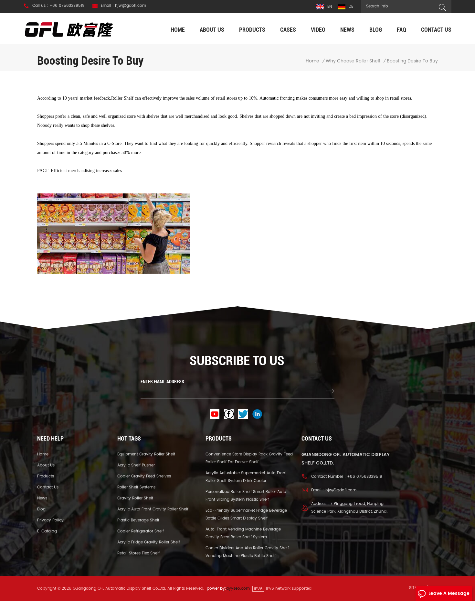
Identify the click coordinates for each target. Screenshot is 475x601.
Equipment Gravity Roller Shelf (146, 454)
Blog (375, 29)
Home (178, 29)
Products (252, 29)
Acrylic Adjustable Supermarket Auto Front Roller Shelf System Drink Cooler (246, 477)
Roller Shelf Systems (136, 487)
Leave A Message (449, 593)
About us (212, 29)
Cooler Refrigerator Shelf (140, 531)
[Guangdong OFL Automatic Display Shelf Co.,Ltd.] (69, 29)
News (347, 29)
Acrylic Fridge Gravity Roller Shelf (148, 542)
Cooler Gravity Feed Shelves (144, 476)
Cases (288, 29)
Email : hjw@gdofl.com (123, 5)
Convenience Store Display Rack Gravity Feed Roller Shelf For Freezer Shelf (249, 458)
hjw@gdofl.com (340, 490)
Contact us (436, 29)
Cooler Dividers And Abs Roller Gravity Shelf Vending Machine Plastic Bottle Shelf (247, 552)
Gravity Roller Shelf (135, 498)
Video (318, 29)
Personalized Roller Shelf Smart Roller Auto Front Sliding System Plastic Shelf (246, 496)
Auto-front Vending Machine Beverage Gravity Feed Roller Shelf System (243, 533)
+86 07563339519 (364, 477)
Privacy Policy (50, 520)
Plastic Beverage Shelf (138, 520)
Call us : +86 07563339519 (58, 5)
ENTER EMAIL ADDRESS (162, 381)
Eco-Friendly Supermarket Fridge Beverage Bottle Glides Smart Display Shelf (246, 514)
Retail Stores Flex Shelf (138, 553)
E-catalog (47, 531)
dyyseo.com (238, 588)
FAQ (401, 29)
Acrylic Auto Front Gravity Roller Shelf (152, 509)
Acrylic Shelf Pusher (136, 465)
